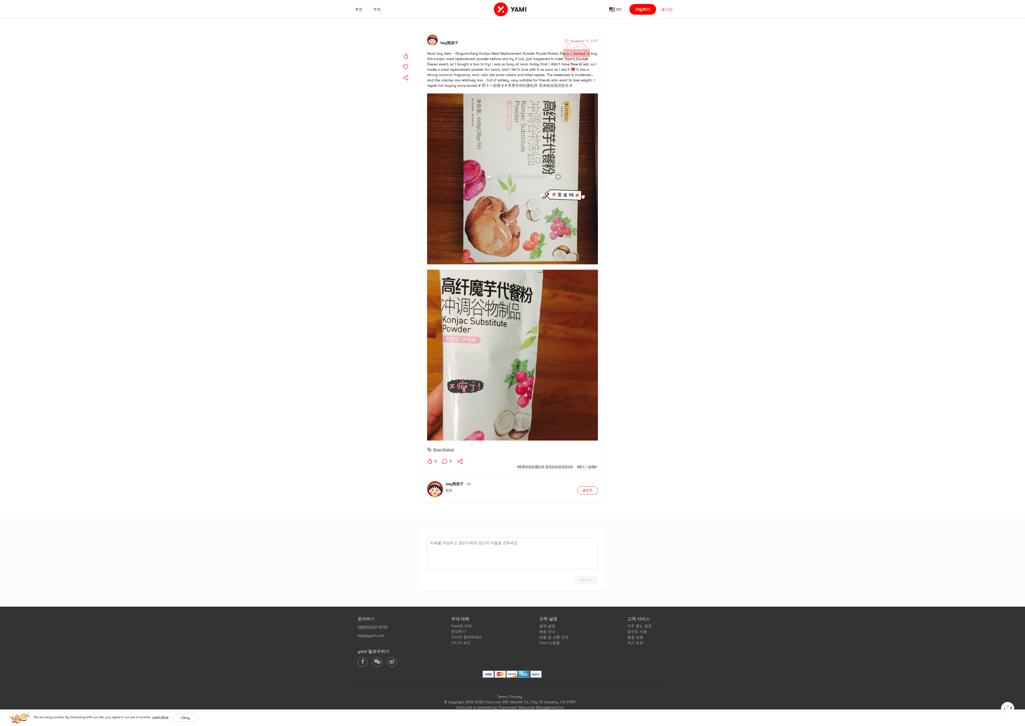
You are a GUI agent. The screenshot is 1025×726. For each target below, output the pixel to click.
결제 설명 (547, 626)
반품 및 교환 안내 (554, 637)
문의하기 (458, 631)
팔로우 (587, 490)
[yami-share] (405, 72)
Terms (502, 696)
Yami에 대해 (461, 626)
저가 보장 (635, 643)
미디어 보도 (461, 643)
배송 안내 (547, 631)
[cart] (1007, 708)
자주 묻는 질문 (639, 626)
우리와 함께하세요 (466, 637)
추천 (358, 9)
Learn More (160, 717)
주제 (377, 9)
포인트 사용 (637, 631)
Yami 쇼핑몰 (549, 643)
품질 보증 (635, 637)
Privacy (516, 696)
